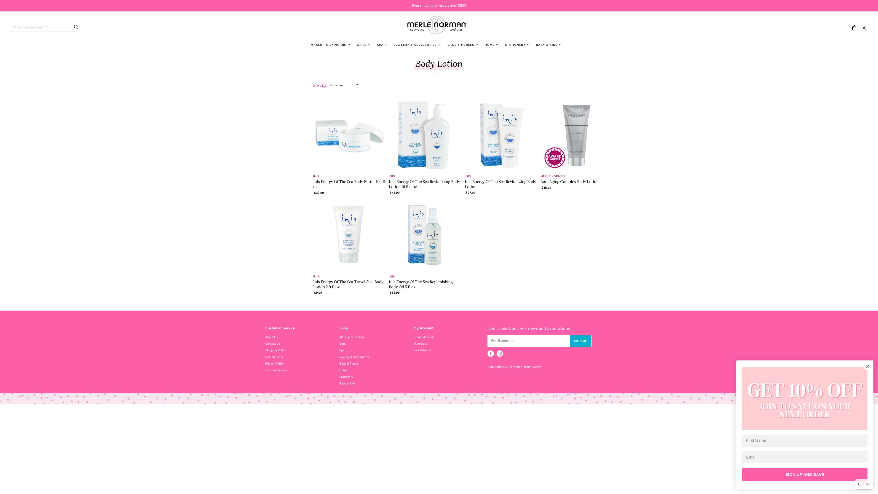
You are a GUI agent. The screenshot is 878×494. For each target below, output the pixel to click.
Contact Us (272, 344)
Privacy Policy (274, 364)
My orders (420, 344)
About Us (271, 337)
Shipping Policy (275, 350)
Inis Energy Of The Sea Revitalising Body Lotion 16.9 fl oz (424, 184)
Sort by (319, 85)
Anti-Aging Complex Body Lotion (570, 181)
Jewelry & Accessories (416, 45)
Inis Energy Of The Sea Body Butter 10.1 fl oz (349, 184)
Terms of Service (276, 370)
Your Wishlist (422, 350)
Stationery (515, 45)
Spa (381, 45)
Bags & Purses (461, 45)
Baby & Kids (547, 45)
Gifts (362, 45)
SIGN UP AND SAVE (804, 474)
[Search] (76, 27)
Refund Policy (274, 357)
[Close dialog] (868, 366)
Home (490, 45)
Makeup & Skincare (329, 45)
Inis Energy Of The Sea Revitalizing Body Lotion (500, 184)
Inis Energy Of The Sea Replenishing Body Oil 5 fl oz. (421, 284)
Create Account (423, 337)
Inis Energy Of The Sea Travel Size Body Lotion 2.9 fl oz (348, 284)
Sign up (580, 341)
